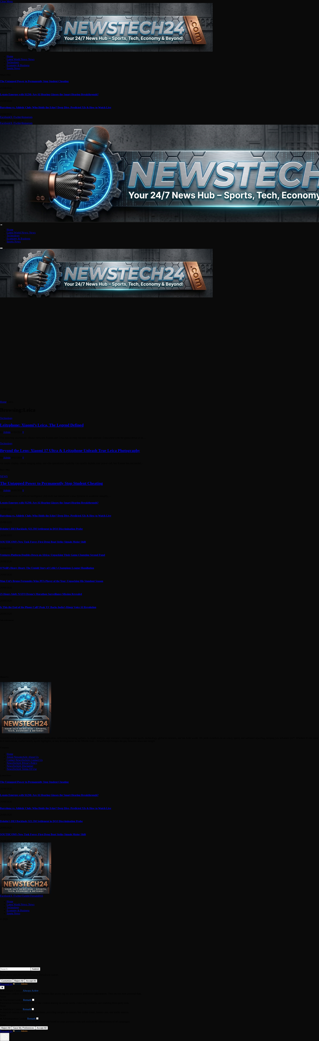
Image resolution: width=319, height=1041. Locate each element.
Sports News (13, 68)
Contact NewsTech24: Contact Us (25, 760)
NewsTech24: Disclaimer (20, 766)
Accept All (31, 981)
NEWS (4, 476)
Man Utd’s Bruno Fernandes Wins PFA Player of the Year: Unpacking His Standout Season (51, 581)
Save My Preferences (23, 1028)
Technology (13, 62)
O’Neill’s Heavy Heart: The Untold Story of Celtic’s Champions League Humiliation (47, 568)
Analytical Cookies (13, 1009)
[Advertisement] (99, 321)
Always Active (30, 990)
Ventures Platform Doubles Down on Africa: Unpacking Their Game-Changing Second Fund (52, 555)
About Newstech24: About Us (23, 757)
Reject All (18, 981)
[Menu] (1, 248)
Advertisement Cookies (15, 1018)
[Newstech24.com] (106, 296)
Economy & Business (18, 65)
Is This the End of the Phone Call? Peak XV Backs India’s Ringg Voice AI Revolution (48, 607)
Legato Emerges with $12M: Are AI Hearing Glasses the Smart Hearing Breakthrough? (49, 94)
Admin (6, 432)
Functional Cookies (13, 1000)
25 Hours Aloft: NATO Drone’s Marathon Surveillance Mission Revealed (41, 594)
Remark (27, 1000)
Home (10, 56)
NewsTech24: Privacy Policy (22, 763)
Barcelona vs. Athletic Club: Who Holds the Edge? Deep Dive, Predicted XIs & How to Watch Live (55, 107)
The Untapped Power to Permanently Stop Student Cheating (34, 81)
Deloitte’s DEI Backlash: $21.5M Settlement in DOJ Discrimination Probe (41, 528)
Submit (35, 969)
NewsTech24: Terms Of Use (22, 769)
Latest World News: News (20, 59)
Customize (6, 981)
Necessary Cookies (13, 990)
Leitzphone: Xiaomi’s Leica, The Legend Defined (42, 425)
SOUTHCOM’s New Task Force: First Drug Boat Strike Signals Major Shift (43, 541)
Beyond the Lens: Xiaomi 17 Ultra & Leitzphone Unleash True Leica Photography (70, 450)
